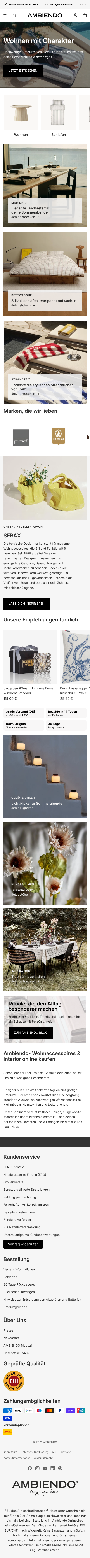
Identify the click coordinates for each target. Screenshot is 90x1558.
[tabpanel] (45, 1019)
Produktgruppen (15, 1307)
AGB (54, 1452)
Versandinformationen (19, 1269)
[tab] (45, 1000)
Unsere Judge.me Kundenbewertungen (31, 1235)
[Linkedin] (52, 1468)
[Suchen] (14, 15)
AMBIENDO (50, 1442)
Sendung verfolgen (17, 1219)
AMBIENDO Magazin (18, 1345)
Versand (66, 1452)
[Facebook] (29, 1468)
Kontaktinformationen (16, 1458)
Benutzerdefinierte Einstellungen (26, 1189)
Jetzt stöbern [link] (21, 305)
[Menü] (5, 15)
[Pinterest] (60, 1468)
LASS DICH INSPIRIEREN (27, 603)
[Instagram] (37, 1468)
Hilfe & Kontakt (13, 1167)
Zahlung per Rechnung (19, 1197)
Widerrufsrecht (43, 1458)
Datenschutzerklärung (34, 1452)
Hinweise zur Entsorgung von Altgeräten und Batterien (42, 1299)
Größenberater (13, 1182)
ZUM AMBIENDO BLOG (30, 1032)
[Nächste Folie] (82, 116)
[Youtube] (45, 1468)
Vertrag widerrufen (23, 1244)
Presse (8, 1330)
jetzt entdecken (23, 70)
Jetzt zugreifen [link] (22, 808)
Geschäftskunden (16, 1353)
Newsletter (11, 1338)
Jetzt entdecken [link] (23, 217)
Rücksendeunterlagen (19, 1292)
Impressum (10, 1452)
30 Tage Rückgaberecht (20, 1284)
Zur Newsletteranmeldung (22, 1227)
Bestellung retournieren (19, 1212)
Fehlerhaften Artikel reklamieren (26, 1204)
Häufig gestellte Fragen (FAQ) (24, 1174)
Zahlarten (10, 1277)
